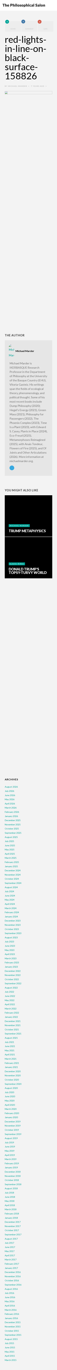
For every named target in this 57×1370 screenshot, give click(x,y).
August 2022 (11, 987)
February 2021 (12, 1063)
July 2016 (9, 1293)
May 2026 (9, 799)
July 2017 (9, 1242)
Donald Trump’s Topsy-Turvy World (28, 570)
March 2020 (10, 1109)
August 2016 (11, 1289)
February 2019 (12, 1163)
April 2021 (10, 1054)
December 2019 (13, 1121)
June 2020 (10, 1096)
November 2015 (13, 1326)
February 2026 (12, 812)
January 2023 (11, 966)
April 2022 (10, 1004)
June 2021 (10, 1046)
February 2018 (12, 1213)
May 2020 (9, 1100)
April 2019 (10, 1155)
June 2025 (10, 845)
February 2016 (12, 1314)
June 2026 (10, 795)
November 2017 (13, 1226)
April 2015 (10, 1355)
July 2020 (9, 1092)
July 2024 (9, 891)
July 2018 (9, 1192)
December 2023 (13, 920)
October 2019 (12, 1130)
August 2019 (11, 1138)
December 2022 (13, 971)
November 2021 (13, 1025)
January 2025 (11, 866)
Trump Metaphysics (27, 531)
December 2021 (13, 1021)
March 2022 (10, 1008)
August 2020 (11, 1088)
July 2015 (9, 1343)
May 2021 (9, 1050)
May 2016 (9, 1301)
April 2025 (10, 853)
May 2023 (9, 950)
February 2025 (12, 862)
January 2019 (11, 1167)
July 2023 (9, 941)
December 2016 (13, 1272)
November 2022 (13, 975)
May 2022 (9, 1000)
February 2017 (12, 1263)
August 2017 (11, 1238)
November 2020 (13, 1075)
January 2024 (11, 916)
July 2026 (9, 791)
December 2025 (13, 820)
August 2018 (11, 1188)
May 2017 (9, 1251)
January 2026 (11, 816)
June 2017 (10, 1247)
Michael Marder (17, 86)
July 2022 (9, 991)
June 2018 (10, 1197)
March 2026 (10, 807)
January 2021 (11, 1067)
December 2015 (13, 1322)
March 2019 (10, 1159)
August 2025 (11, 837)
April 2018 (10, 1205)
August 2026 (11, 786)
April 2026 (10, 803)
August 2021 (11, 1037)
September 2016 (13, 1284)
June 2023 (10, 945)
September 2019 (13, 1134)
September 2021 (13, 1033)
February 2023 (12, 962)
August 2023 (11, 937)
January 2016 (11, 1318)
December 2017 (13, 1222)
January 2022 (11, 1017)
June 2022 (10, 996)
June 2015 (10, 1347)
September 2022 (13, 983)
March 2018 (10, 1209)
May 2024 (9, 899)
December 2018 (13, 1171)
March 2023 (10, 958)
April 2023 (10, 954)
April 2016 (10, 1305)
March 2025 (10, 857)
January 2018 (11, 1217)
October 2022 (12, 979)
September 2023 (13, 933)
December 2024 (13, 870)
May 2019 (9, 1150)
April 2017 (10, 1255)
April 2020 (10, 1104)
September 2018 (13, 1184)
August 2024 (11, 887)
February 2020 (12, 1113)
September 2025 (13, 832)
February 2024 (12, 912)
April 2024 (10, 904)
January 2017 (11, 1268)
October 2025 (12, 828)
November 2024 (13, 874)
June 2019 (10, 1146)
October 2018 (12, 1180)
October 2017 (12, 1230)
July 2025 (9, 841)
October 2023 (12, 929)
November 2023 (13, 925)
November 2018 (13, 1176)
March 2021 (10, 1058)
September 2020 (13, 1084)
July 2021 (9, 1042)
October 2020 (12, 1079)
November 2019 (13, 1125)
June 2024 (10, 895)
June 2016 (10, 1297)
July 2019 (9, 1142)
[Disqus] (28, 630)
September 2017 (13, 1234)
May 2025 (9, 849)
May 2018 (9, 1201)
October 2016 (12, 1280)
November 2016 (13, 1276)
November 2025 (13, 824)
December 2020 (13, 1071)
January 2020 (11, 1117)
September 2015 (13, 1335)
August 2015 (11, 1339)
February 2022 (12, 1012)
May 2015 (9, 1351)
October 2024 (12, 878)
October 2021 (12, 1029)
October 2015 (12, 1330)
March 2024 (10, 908)
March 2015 (10, 1360)
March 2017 (10, 1259)
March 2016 (10, 1309)
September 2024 (13, 883)
